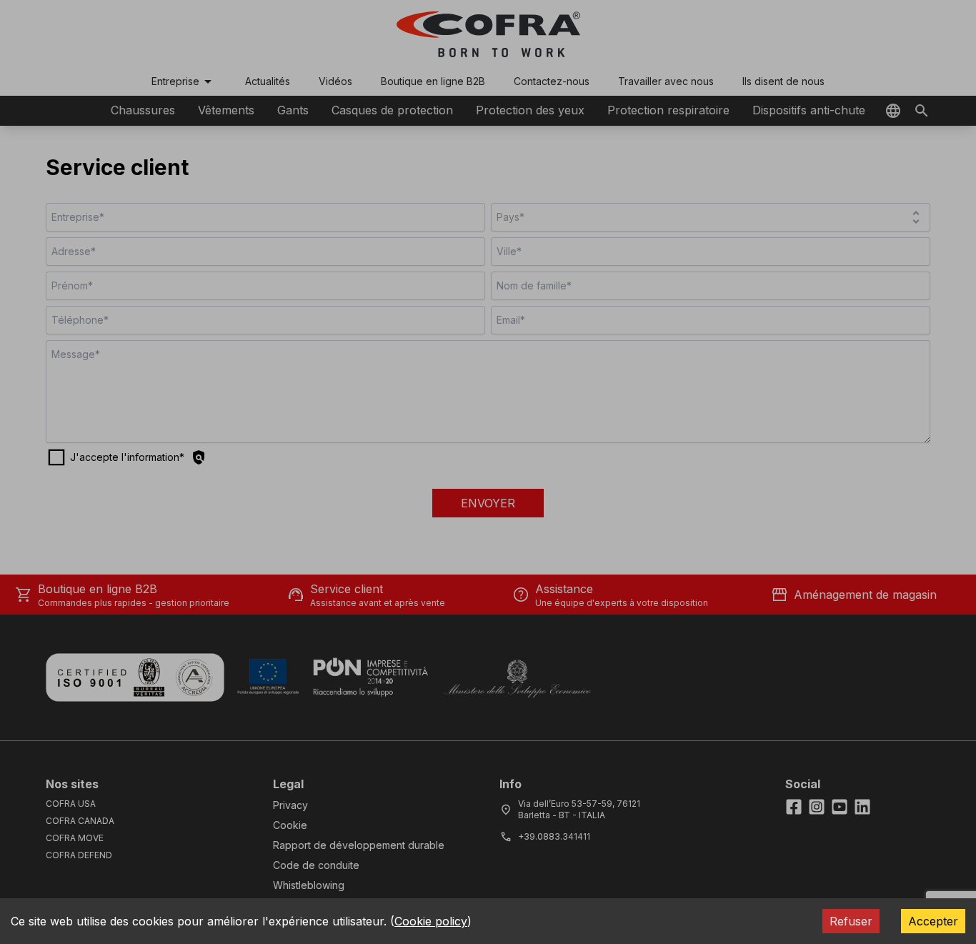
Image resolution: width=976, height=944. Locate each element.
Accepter (933, 921)
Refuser (851, 921)
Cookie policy (430, 921)
